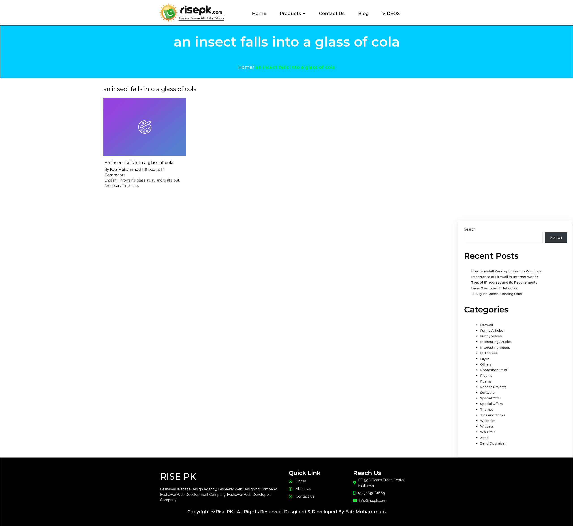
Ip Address (489, 353)
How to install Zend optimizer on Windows (506, 271)
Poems (486, 381)
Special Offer (490, 398)
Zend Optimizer (493, 443)
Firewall (486, 325)
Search (469, 229)
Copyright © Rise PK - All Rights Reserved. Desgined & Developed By (265, 511)
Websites (488, 421)
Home (245, 67)
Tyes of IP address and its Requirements (504, 282)
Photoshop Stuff (493, 370)
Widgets (487, 426)
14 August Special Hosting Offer (496, 294)
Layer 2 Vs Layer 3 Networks (494, 288)
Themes (487, 410)
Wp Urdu (487, 432)
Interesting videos (495, 348)
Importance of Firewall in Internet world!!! (505, 277)
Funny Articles (492, 331)
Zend (484, 438)
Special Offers (491, 404)
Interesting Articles (496, 342)
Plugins (486, 376)
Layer (484, 359)
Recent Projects (493, 387)
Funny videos (491, 336)
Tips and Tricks (492, 415)
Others (486, 364)
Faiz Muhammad (125, 169)
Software (487, 393)
